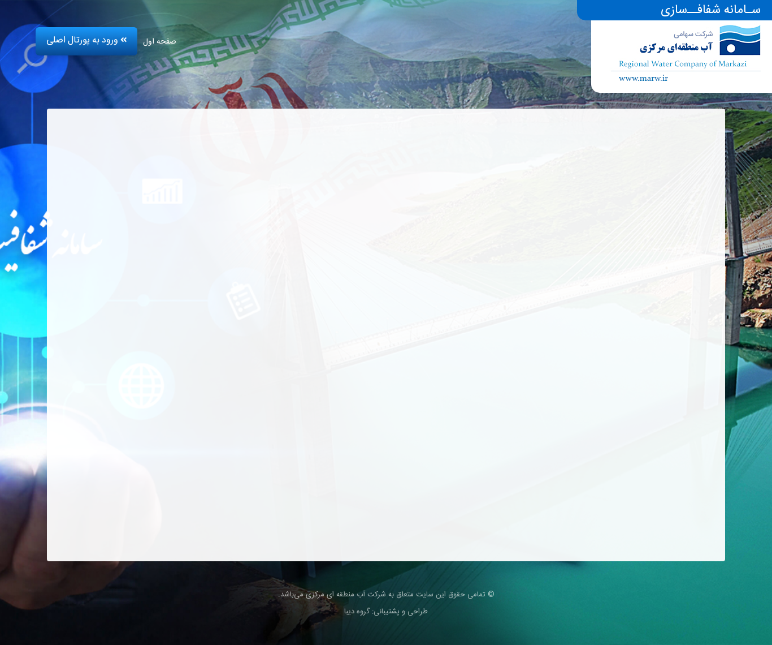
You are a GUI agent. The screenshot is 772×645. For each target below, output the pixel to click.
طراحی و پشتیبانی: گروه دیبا (386, 611)
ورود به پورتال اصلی (83, 40)
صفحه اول (159, 42)
